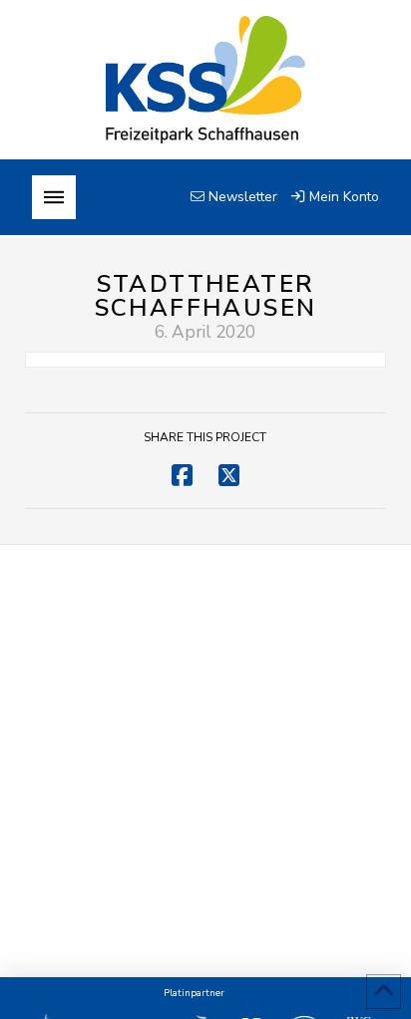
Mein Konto (342, 196)
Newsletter (241, 196)
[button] (54, 197)
